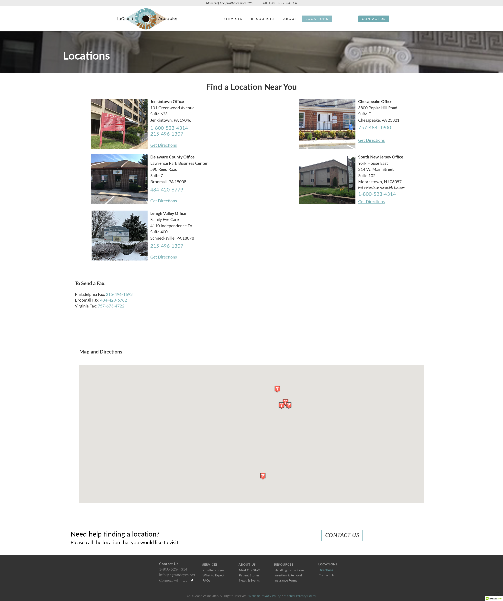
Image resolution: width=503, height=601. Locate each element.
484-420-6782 (113, 300)
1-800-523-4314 (283, 3)
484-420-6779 (166, 190)
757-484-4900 (374, 127)
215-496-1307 (166, 134)
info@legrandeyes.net (177, 575)
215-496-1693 (119, 295)
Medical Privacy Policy (300, 595)
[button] (285, 402)
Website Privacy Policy (264, 595)
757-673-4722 (111, 306)
